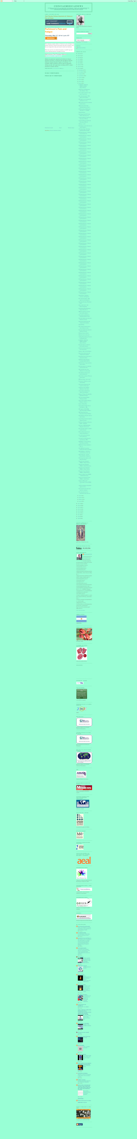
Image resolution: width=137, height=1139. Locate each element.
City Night (85, 1037)
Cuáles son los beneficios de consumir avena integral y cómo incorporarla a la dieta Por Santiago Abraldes (84, 928)
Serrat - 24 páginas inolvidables (86, 1047)
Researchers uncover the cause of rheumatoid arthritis (85, 357)
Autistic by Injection (82, 1054)
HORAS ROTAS (81, 974)
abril (80, 495)
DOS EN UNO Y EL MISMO (83, 1006)
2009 (79, 518)
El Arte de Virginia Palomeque (84, 1036)
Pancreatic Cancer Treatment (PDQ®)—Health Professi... (84, 471)
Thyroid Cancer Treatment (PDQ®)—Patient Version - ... (85, 462)
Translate (85, 42)
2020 (79, 64)
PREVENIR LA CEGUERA (83, 1023)
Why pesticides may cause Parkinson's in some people (84, 370)
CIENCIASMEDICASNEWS (68, 6)
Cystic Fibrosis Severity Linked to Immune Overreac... (85, 419)
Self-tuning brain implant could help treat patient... (85, 458)
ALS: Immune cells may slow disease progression (84, 373)
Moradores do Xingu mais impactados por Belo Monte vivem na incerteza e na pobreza (84, 1075)
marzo (80, 497)
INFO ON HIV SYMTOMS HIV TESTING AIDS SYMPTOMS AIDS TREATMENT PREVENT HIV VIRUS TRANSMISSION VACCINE (84, 1087)
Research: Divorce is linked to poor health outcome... (84, 345)
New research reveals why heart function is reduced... (85, 489)
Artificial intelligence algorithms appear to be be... (85, 486)
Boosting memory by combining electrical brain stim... (85, 367)
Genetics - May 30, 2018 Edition (85, 351)
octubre (80, 73)
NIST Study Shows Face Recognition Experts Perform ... (85, 413)
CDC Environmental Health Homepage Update (84, 398)
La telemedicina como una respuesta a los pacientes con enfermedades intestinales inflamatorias (87, 998)
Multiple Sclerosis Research (84, 335)
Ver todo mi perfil (80, 610)
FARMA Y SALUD (81, 1079)
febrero (80, 499)
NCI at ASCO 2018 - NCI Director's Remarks (83, 305)
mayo (80, 83)
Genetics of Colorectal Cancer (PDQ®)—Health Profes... (84, 478)
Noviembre (80, 1033)
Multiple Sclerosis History (84, 333)
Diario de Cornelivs (82, 984)
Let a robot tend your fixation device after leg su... (84, 435)
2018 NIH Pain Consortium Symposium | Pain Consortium (85, 448)
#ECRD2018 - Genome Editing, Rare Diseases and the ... (85, 442)
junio (80, 81)
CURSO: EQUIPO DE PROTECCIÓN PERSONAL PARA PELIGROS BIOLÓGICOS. (86, 960)
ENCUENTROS (81, 1045)
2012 (79, 512)
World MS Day (81, 324)
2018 (79, 68)
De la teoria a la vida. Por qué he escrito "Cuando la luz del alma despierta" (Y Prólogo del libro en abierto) (86, 988)
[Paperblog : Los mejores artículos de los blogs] (79, 683)
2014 (79, 509)
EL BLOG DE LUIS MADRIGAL (82, 1005)
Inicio (60, 127)
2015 (79, 507)
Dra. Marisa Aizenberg (82, 994)
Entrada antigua (71, 127)
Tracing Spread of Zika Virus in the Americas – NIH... (85, 406)
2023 (79, 59)
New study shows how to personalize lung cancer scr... (85, 492)
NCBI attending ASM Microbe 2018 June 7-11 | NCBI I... (84, 109)
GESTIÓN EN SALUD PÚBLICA (84, 938)
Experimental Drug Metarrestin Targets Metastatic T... (85, 309)
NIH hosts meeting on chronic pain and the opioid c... (84, 312)
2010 (79, 516)
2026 (79, 53)
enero (80, 501)
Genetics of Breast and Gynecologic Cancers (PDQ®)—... (85, 482)
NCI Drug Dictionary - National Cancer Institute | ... (85, 136)
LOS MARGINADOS (82, 948)
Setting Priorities (82, 112)
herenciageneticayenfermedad (84, 926)
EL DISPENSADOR (82, 932)
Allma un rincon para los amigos (84, 1100)
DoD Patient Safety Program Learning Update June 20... (84, 360)
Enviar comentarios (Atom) (55, 130)
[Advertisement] (55, 117)
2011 (79, 514)
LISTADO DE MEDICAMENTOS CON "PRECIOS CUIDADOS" (84, 1081)
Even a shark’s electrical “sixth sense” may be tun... (84, 93)
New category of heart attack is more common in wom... (84, 327)
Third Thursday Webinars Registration (52, 27)
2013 (79, 511)
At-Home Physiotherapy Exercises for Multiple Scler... (85, 337)
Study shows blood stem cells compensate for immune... (84, 322)
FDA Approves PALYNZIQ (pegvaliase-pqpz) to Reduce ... (85, 409)
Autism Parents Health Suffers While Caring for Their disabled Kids (87, 1057)
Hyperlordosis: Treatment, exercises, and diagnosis (84, 296)
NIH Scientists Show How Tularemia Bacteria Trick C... (85, 106)
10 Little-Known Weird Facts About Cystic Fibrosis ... (84, 391)
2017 (79, 503)
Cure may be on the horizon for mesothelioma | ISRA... (85, 439)
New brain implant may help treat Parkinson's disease (85, 318)
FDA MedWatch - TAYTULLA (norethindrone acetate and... (85, 452)
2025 (79, 55)
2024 (79, 57)
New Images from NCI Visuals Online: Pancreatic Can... (84, 114)
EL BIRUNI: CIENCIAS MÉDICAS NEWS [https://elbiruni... (83, 86)
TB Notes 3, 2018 (82, 124)
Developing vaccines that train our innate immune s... (85, 126)
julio (80, 79)
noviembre (81, 72)
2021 (79, 62)
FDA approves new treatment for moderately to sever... (85, 100)
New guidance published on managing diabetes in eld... (84, 315)
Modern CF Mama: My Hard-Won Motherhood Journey (85, 394)
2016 (79, 505)
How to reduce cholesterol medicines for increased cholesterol (87, 1092)
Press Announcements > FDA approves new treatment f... (84, 299)
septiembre (81, 75)
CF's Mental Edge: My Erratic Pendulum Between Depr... (84, 129)
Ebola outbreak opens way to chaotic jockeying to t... (84, 432)
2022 (79, 61)
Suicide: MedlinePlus (83, 403)
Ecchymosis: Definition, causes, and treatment (85, 381)
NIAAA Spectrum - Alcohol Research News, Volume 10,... (85, 455)
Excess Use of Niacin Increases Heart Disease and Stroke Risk (87, 1017)
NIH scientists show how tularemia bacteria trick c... (85, 103)
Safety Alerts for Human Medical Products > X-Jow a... (85, 401)
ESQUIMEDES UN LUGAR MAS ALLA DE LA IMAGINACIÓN (84, 1063)
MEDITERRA (81, 1098)
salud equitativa (88, 554)
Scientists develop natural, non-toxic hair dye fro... (85, 348)
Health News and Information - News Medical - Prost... (84, 90)
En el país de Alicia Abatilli (83, 1032)
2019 (79, 66)
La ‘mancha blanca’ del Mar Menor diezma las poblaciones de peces (84, 934)
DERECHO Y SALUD (82, 965)
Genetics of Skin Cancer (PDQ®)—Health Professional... (85, 475)
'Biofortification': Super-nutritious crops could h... (85, 363)
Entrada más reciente (49, 127)
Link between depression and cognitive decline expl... (84, 385)
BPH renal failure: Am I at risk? (85, 379)
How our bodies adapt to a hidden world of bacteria (85, 429)
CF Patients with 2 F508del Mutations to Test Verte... (84, 388)
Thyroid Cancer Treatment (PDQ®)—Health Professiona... (85, 465)
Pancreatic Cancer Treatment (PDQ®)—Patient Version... (84, 468)
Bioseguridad (80, 957)
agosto (80, 77)
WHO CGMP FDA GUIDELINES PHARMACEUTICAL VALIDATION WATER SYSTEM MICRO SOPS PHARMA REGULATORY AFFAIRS (84, 1012)
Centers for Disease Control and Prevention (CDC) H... (85, 118)
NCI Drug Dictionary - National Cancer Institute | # (85, 133)
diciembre (81, 70)
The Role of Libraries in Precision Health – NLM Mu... (85, 422)
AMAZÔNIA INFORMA (83, 1073)
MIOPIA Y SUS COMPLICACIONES (87, 1025)
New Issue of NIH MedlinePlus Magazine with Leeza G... (84, 426)
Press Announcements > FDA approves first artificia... (84, 96)
